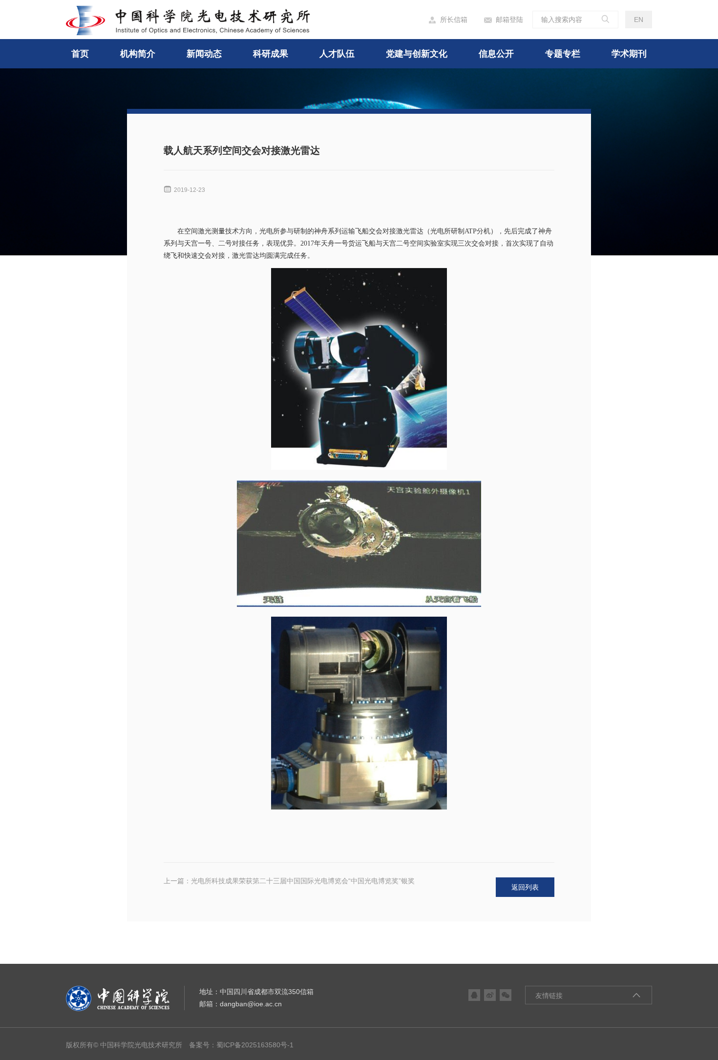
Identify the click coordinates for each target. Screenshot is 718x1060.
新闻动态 (204, 54)
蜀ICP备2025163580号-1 (255, 1045)
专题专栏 (562, 54)
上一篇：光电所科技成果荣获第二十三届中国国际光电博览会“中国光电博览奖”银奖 (289, 881)
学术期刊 (629, 54)
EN (638, 19)
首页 (80, 54)
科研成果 (270, 54)
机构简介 (137, 54)
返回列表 (525, 887)
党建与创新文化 (416, 54)
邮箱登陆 (503, 20)
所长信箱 (447, 20)
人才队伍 (337, 54)
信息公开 (496, 54)
